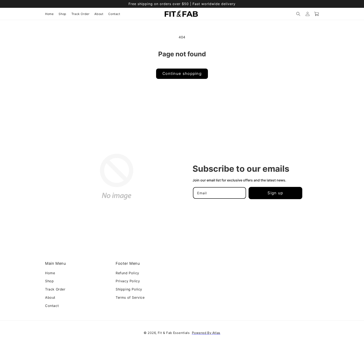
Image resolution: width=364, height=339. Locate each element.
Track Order (55, 289)
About (50, 297)
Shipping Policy (129, 289)
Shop (49, 281)
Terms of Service (130, 297)
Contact (52, 305)
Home (50, 273)
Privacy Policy (128, 281)
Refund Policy (127, 273)
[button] (298, 14)
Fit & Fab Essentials (174, 333)
